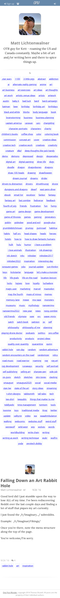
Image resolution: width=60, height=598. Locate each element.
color (38, 134)
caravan (29, 123)
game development (44, 211)
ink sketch (12, 255)
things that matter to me (42, 399)
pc (44, 321)
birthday (25, 106)
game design (24, 211)
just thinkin (52, 266)
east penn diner (48, 189)
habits (7, 233)
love (27, 283)
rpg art (54, 360)
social (38, 382)
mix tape (36, 299)
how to (17, 239)
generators (50, 216)
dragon (21, 167)
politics (41, 332)
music (22, 305)
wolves (41, 426)
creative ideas (49, 139)
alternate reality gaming (25, 84)
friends (23, 205)
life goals (14, 277)
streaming (52, 388)
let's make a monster (47, 272)
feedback (50, 200)
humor (27, 244)
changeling (49, 123)
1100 (17, 78)
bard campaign (49, 100)
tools (53, 404)
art (51, 84)
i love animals (15, 250)
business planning (45, 117)
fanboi (42, 194)
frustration (35, 205)
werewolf (10, 426)
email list (18, 194)
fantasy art (10, 200)
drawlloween (45, 172)
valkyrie (18, 415)
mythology (33, 305)
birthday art (39, 106)
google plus (49, 222)
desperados (52, 156)
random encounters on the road (18, 355)
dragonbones (34, 167)
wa (35, 415)
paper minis (50, 316)
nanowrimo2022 (11, 310)
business (28, 117)
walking (8, 421)
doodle (10, 167)
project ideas (43, 338)
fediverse (38, 200)
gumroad (41, 227)
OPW (36, 3)
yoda (20, 443)
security (39, 366)
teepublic (22, 399)
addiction (53, 78)
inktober (32, 255)
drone (55, 183)
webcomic (20, 421)
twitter (54, 410)
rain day (20, 349)
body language (40, 111)
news (38, 310)
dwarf (34, 189)
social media (50, 382)
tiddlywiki (9, 404)
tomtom (43, 404)
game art (10, 211)
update (6, 415)
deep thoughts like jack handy (40, 150)
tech (52, 393)
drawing (32, 172)
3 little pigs (28, 78)
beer (15, 106)
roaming (37, 360)
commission (10, 139)
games (27, 216)
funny (54, 205)
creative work (25, 145)
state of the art (21, 388)
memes (48, 294)
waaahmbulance (48, 415)
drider (44, 178)
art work (8, 95)
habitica (53, 227)
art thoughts (52, 89)
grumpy (29, 227)
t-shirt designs (13, 393)
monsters (49, 299)
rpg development (10, 366)
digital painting (26, 161)
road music (7, 360)
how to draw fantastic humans (40, 239)
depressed (28, 156)
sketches (28, 377)
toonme (7, 410)
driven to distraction (12, 183)
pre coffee (53, 332)
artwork (52, 95)
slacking (53, 377)
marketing (25, 288)
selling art (25, 371)
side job (53, 371)
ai (8, 84)
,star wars (7, 78)
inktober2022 (14, 261)
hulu (18, 244)
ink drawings (45, 250)
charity (47, 128)
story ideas (37, 388)
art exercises (24, 89)
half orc (17, 233)
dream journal (20, 178)
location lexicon (49, 277)
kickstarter (15, 272)
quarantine (37, 343)
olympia (22, 316)
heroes (52, 233)
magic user (11, 288)
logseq (18, 283)
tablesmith (29, 393)
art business (8, 89)
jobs (23, 266)
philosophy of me (31, 327)
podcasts (30, 332)
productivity (16, 338)
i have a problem (43, 244)
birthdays (53, 106)
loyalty (36, 283)
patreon (35, 321)
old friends (9, 316)
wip (33, 426)
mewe (26, 299)
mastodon (49, 288)
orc (39, 316)
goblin (8, 222)
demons (15, 156)
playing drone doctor (11, 332)
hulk (11, 244)
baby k (15, 100)
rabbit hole (7, 349)
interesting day (45, 261)
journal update (36, 266)
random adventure (48, 349)
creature (10, 150)
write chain (33, 432)
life (5, 277)
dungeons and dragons (16, 189)
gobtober (19, 222)
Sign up (10, 3)
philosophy (13, 327)
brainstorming (13, 117)
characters (36, 128)
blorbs (26, 111)
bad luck (26, 100)
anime (43, 84)
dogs (51, 161)
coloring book (52, 134)
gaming (38, 216)
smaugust (8, 382)
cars (38, 123)
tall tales (42, 393)
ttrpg (44, 410)
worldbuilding (18, 432)
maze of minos (33, 294)
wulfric (54, 437)
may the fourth (15, 294)
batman (6, 106)
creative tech (9, 145)
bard (36, 100)
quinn (49, 343)
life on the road (29, 277)
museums (11, 305)
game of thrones (12, 216)
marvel (37, 288)
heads (43, 233)
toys (16, 410)
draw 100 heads (16, 172)
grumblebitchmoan (12, 227)
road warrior (23, 360)
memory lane (13, 299)
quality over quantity (18, 343)
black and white (12, 111)
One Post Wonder (10, 592)
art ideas (38, 89)
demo (5, 156)
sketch (17, 377)
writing (45, 432)
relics (55, 355)
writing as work (10, 437)
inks (22, 255)
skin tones (41, 377)
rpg (46, 360)
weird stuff (51, 421)
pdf (50, 321)
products (29, 338)
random (32, 349)
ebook (7, 194)
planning (47, 327)
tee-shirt (10, 399)
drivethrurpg (42, 183)
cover (36, 139)
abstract (42, 78)
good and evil (33, 222)
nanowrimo (48, 305)
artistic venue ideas (25, 95)
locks (9, 283)
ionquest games (10, 266)
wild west (23, 426)
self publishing (10, 371)
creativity (52, 145)
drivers (29, 183)
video (28, 415)
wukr (44, 437)
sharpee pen (40, 371)
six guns (7, 377)
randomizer (43, 355)
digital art (10, 161)
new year (27, 310)
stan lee (7, 388)
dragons (49, 167)
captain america (14, 123)
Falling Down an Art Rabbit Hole (29, 482)
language (28, 272)
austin (6, 100)
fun (45, 205)
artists (42, 95)
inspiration (29, 261)
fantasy (52, 194)
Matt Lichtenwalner (11, 489)
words (51, 426)
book (53, 111)
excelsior (30, 194)
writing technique (30, 437)
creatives (40, 145)
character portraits (18, 128)
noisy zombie (50, 310)
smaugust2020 (24, 382)
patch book (22, 321)
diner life (41, 161)
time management (26, 404)
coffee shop (27, 134)
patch (11, 321)
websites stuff (35, 421)
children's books (10, 134)
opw (32, 316)
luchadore (48, 283)
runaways (27, 366)
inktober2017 (46, 255)
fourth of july (9, 205)
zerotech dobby (34, 443)
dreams (34, 178)
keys (5, 272)
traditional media (30, 410)
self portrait (52, 366)
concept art (24, 139)
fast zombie (24, 200)
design (39, 156)
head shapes (30, 233)
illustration (30, 250)
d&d (19, 150)
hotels (8, 239)
